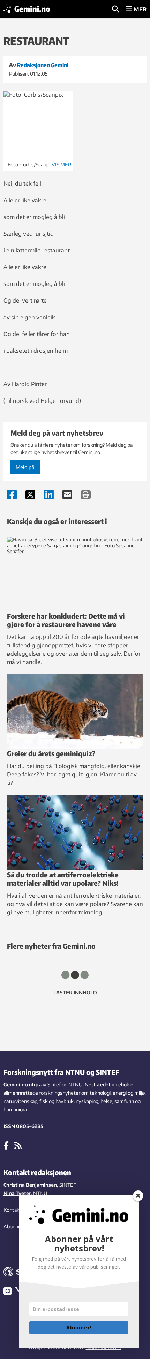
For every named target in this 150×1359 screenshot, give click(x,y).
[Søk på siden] (115, 9)
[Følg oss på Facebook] (6, 1145)
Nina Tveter (17, 1193)
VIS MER (61, 164)
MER (139, 9)
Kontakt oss (16, 1210)
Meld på (25, 467)
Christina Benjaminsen (30, 1185)
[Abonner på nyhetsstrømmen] (18, 1145)
